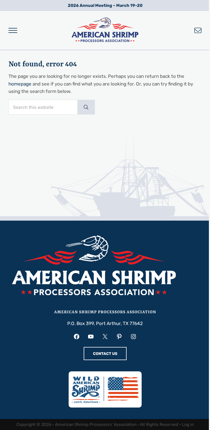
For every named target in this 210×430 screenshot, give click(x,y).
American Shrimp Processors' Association (95, 424)
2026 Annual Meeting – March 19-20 (105, 5)
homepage (19, 84)
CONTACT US (105, 353)
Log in (188, 424)
